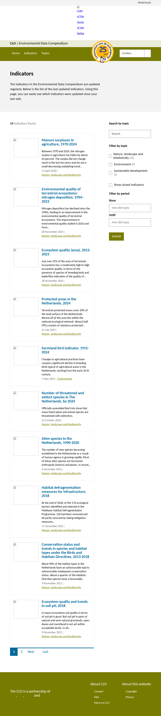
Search (147, 53)
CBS (13, 696)
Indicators (30, 53)
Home (16, 53)
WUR (44, 696)
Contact (98, 691)
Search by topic (119, 123)
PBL (20, 696)
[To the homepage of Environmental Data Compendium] (80, 23)
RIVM (29, 696)
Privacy (130, 697)
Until (112, 215)
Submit (116, 236)
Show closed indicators (129, 185)
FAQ (96, 697)
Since (112, 200)
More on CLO (101, 703)
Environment (124, 164)
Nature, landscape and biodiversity (128, 156)
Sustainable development (130, 172)
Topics (46, 53)
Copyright (131, 691)
